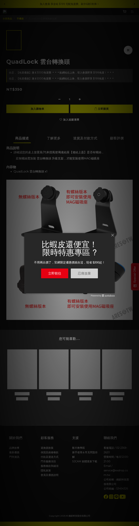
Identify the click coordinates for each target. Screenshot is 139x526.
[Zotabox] (112, 290)
